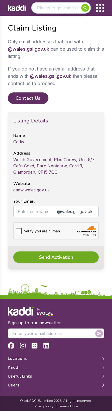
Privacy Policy (44, 406)
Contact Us (28, 98)
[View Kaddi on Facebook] (11, 345)
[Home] (17, 8)
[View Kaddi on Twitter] (34, 345)
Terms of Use (68, 406)
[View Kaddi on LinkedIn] (46, 345)
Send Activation (56, 257)
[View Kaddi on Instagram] (23, 345)
